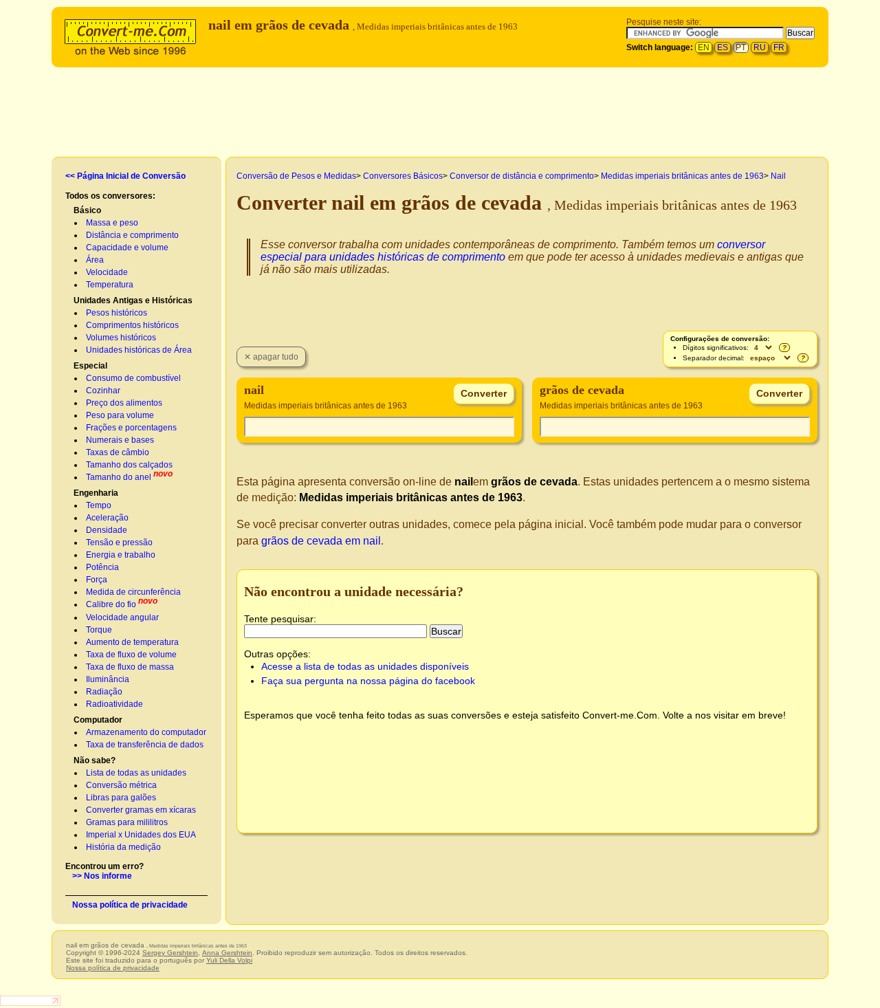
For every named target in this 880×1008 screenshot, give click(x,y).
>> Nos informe (102, 876)
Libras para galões (121, 797)
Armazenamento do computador (146, 732)
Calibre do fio (111, 604)
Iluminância (107, 679)
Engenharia (96, 493)
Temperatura (109, 284)
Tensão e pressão (119, 542)
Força (96, 579)
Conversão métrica (121, 785)
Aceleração (107, 518)
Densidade (106, 530)
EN (704, 47)
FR (778, 47)
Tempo (98, 505)
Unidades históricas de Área (139, 350)
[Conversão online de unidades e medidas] (133, 35)
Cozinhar (103, 390)
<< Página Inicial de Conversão (125, 176)
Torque (99, 630)
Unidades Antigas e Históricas (133, 300)
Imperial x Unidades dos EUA (141, 835)
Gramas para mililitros (127, 822)
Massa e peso (112, 223)
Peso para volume (120, 415)
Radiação (104, 692)
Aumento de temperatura (132, 642)
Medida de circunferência (133, 592)
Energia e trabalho (120, 555)
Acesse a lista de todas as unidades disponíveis (365, 666)
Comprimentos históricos (132, 325)
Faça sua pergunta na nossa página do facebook (368, 680)
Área (95, 260)
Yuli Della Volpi (229, 960)
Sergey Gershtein (170, 952)
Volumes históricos (121, 337)
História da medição (123, 847)
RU (760, 47)
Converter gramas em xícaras (141, 810)
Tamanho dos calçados (129, 465)
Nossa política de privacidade (130, 905)
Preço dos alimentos (124, 403)
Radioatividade (114, 704)
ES (722, 47)
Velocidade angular (122, 617)
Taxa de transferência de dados (145, 744)
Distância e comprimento (132, 235)
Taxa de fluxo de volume (131, 654)
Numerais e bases (120, 440)
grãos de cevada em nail (321, 541)
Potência (102, 567)
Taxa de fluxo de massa (130, 667)
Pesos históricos (116, 313)
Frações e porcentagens (131, 427)
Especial (90, 366)
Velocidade (107, 272)
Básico (87, 210)
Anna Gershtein (227, 952)
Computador (98, 720)
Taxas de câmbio (117, 452)
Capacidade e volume (127, 247)
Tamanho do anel (118, 477)
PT (741, 47)
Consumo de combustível (133, 378)
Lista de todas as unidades (136, 773)
